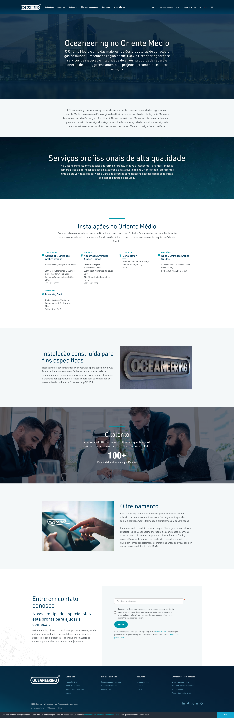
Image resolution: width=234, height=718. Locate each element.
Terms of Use (161, 631)
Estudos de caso (142, 682)
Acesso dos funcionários (181, 693)
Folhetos (139, 685)
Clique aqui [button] (144, 715)
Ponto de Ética (177, 689)
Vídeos (139, 689)
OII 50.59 (197, 7)
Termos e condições (37, 708)
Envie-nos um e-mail (180, 682)
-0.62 (205, 7)
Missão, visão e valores (75, 689)
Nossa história (71, 682)
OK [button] (225, 715)
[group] (117, 455)
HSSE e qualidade (73, 685)
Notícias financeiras (109, 685)
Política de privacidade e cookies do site (101, 715)
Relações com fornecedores (183, 685)
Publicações (106, 689)
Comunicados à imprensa (111, 682)
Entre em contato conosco (169, 7)
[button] (212, 7)
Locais (153, 7)
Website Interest (184, 599)
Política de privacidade (54, 708)
